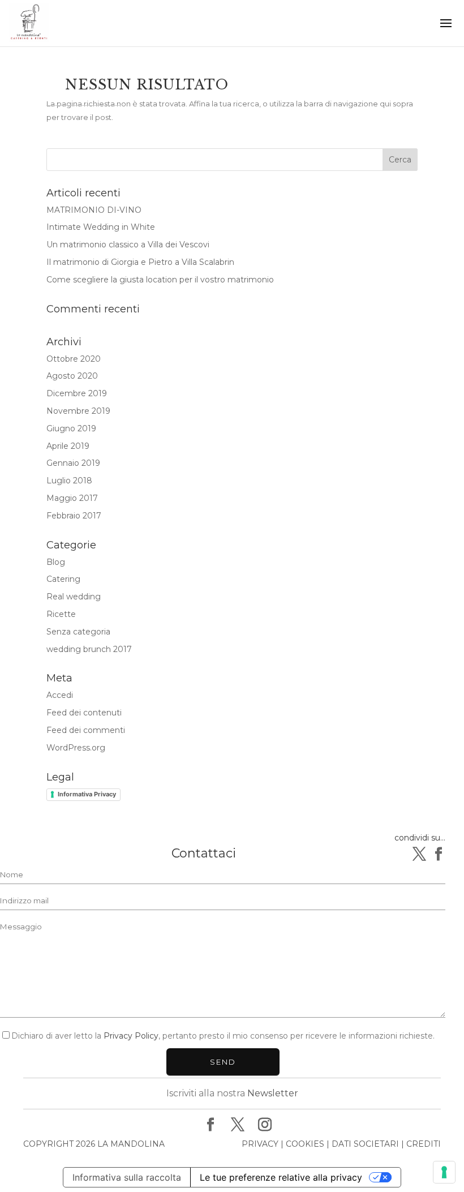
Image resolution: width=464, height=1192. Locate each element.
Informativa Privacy (87, 794)
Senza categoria (78, 632)
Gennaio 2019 (73, 463)
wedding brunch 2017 (89, 649)
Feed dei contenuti (84, 713)
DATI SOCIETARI (365, 1144)
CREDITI (423, 1144)
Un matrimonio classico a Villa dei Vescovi (127, 244)
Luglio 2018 (69, 480)
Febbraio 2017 (73, 516)
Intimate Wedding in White (100, 227)
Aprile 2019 (67, 446)
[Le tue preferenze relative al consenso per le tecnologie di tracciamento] (444, 1172)
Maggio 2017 (72, 498)
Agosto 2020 (72, 376)
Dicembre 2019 (76, 393)
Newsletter (272, 1093)
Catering (63, 579)
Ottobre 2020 (73, 359)
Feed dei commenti (85, 730)
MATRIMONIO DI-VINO (93, 210)
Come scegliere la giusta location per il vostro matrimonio (160, 280)
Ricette (61, 614)
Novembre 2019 (78, 411)
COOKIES (305, 1144)
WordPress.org (75, 748)
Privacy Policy (131, 1036)
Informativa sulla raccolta (126, 1177)
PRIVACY (260, 1144)
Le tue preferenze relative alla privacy (281, 1177)
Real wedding (73, 596)
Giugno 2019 (71, 428)
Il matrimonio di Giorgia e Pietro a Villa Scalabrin (140, 262)
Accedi (59, 695)
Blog (55, 562)
